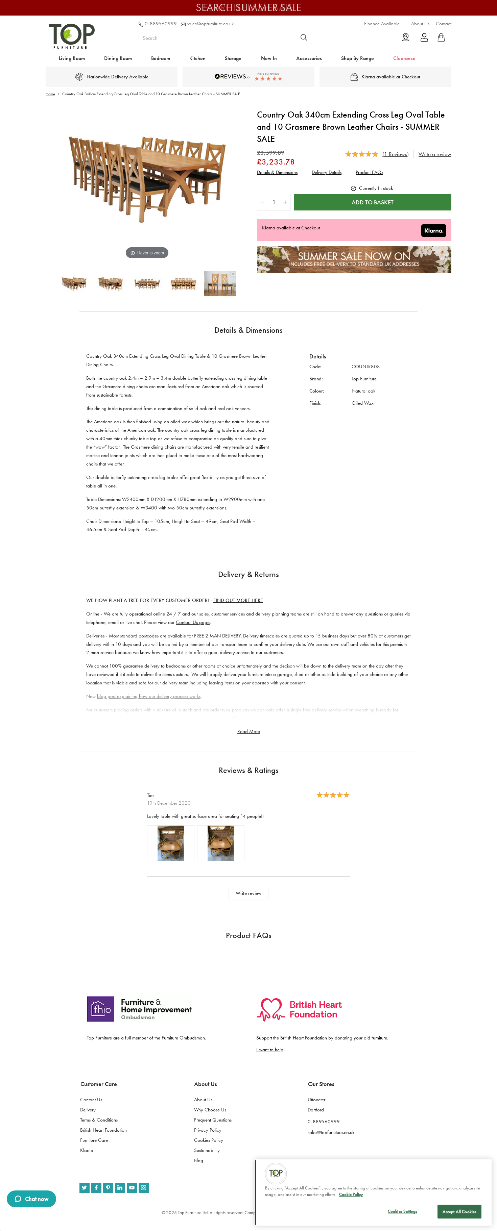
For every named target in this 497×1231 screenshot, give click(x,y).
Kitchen (197, 58)
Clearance (404, 58)
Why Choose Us (210, 1109)
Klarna (86, 1150)
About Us (420, 23)
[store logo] (72, 47)
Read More (248, 731)
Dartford (316, 1109)
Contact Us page (193, 622)
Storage (233, 58)
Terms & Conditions (99, 1119)
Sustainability (207, 1150)
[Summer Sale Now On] (354, 271)
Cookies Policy (208, 1140)
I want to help (269, 1049)
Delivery (88, 1109)
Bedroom (160, 58)
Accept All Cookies (459, 1211)
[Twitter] (84, 1188)
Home (50, 94)
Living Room (72, 58)
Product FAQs (369, 172)
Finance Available (382, 23)
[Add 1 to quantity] (285, 202)
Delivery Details (326, 172)
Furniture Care (94, 1140)
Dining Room (118, 58)
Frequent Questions (213, 1119)
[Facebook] (96, 1188)
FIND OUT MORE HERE (238, 600)
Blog (198, 1160)
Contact (443, 23)
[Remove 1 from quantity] (262, 202)
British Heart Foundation (103, 1130)
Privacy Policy (207, 1130)
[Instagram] (144, 1188)
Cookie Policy (351, 1195)
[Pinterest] (108, 1188)
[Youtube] (132, 1188)
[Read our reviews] (248, 76)
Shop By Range (357, 58)
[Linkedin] (120, 1188)
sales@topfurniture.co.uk (210, 23)
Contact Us (91, 1099)
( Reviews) (395, 154)
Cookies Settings (402, 1211)
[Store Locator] (405, 37)
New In (269, 58)
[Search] (304, 37)
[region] (373, 1192)
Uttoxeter (316, 1099)
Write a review (435, 154)
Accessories (309, 58)
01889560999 (161, 23)
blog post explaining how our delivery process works (148, 696)
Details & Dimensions (277, 172)
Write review (248, 893)
